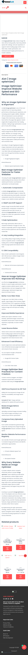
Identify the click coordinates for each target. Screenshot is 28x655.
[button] (25, 8)
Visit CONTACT (8, 596)
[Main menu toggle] (24, 2)
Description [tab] (5, 75)
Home (3, 33)
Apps (7, 33)
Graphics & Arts (13, 33)
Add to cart (8, 56)
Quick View (7, 536)
